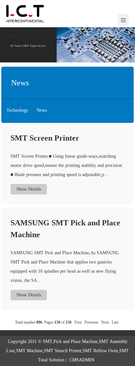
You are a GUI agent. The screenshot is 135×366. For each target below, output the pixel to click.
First (78, 322)
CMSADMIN (81, 359)
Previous (91, 322)
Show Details (28, 189)
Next (105, 322)
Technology (17, 110)
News (42, 110)
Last (115, 322)
